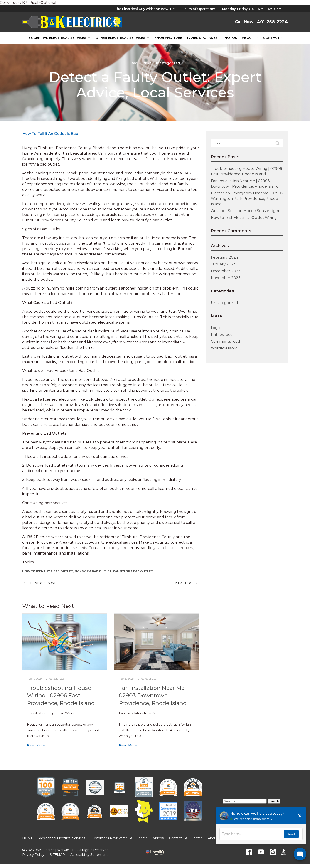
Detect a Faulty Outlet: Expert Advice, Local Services (155, 84)
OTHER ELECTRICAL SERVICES (120, 38)
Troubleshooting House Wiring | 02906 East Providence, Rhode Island (61, 695)
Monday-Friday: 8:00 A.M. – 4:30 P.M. (252, 9)
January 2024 (223, 264)
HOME (27, 838)
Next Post (184, 583)
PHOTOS (229, 38)
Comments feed (225, 341)
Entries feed (222, 334)
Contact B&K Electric (185, 838)
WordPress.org (224, 348)
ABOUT (248, 38)
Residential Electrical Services (56, 38)
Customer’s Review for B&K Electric (119, 838)
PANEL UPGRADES (202, 38)
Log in (216, 328)
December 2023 (226, 271)
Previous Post (42, 583)
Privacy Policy (33, 855)
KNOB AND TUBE (168, 38)
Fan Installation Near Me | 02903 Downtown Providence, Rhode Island (153, 695)
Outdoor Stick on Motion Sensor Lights (246, 211)
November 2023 (226, 278)
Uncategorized (167, 63)
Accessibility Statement (89, 855)
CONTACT (271, 38)
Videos (158, 838)
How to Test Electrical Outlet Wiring (244, 217)
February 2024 (224, 257)
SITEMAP (57, 855)
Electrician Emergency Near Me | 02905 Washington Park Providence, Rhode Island (247, 198)
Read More (36, 745)
